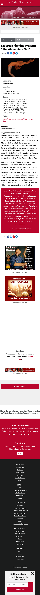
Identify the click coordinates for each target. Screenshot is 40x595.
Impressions (20, 467)
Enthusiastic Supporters (21, 524)
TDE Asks (20, 475)
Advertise (20, 518)
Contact (20, 554)
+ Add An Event (20, 386)
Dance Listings (8, 40)
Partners (20, 544)
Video (20, 480)
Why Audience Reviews (21, 510)
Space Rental (20, 495)
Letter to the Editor (20, 513)
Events (20, 487)
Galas (20, 498)
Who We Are (20, 531)
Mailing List (20, 505)
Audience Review (21, 211)
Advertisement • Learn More (20, 27)
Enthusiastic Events (20, 516)
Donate (20, 453)
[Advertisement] (20, 327)
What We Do (20, 536)
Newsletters (20, 541)
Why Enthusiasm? (20, 533)
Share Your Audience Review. (20, 229)
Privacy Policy (20, 559)
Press (20, 539)
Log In (20, 551)
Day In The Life (20, 472)
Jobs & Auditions (20, 493)
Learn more (26, 434)
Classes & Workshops (20, 490)
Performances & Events (24, 40)
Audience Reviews (20, 508)
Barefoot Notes (20, 478)
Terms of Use (20, 556)
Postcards (20, 470)
